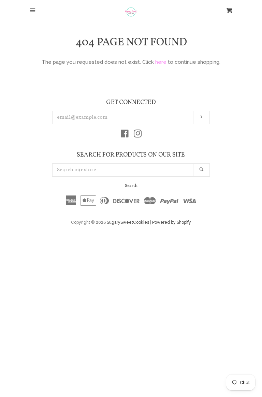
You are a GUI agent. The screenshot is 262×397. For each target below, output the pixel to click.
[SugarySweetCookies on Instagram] (138, 135)
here (160, 62)
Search (131, 186)
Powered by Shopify (171, 222)
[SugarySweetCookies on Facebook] (124, 135)
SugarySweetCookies (128, 222)
